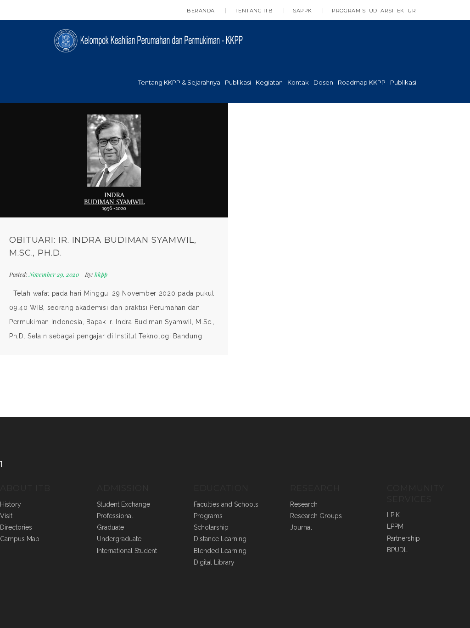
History (10, 504)
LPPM (395, 526)
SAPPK (302, 10)
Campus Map (19, 538)
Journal (301, 527)
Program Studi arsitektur (374, 10)
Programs (208, 516)
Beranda (201, 10)
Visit (6, 516)
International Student (127, 550)
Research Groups (316, 516)
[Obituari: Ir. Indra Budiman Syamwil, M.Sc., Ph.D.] (114, 160)
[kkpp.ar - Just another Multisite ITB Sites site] (152, 39)
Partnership (403, 538)
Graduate (110, 527)
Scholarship (211, 527)
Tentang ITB (254, 10)
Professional (115, 516)
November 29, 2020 (54, 274)
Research (304, 504)
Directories (16, 527)
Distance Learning (220, 538)
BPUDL (397, 550)
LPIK (393, 515)
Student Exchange (123, 504)
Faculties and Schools (226, 504)
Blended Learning (220, 550)
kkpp (101, 274)
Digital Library (214, 562)
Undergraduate (119, 538)
